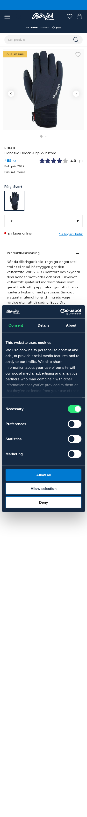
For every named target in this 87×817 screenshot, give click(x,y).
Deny (43, 502)
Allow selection (44, 489)
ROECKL (10, 148)
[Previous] (11, 93)
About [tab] (71, 325)
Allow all (43, 475)
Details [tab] (44, 325)
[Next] (76, 93)
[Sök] (77, 39)
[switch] (74, 424)
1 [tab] (41, 136)
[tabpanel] (43, 89)
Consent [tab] (15, 325)
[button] (43, 27)
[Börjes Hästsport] (43, 16)
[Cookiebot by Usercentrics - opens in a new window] (61, 312)
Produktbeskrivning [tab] (23, 253)
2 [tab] (46, 136)
